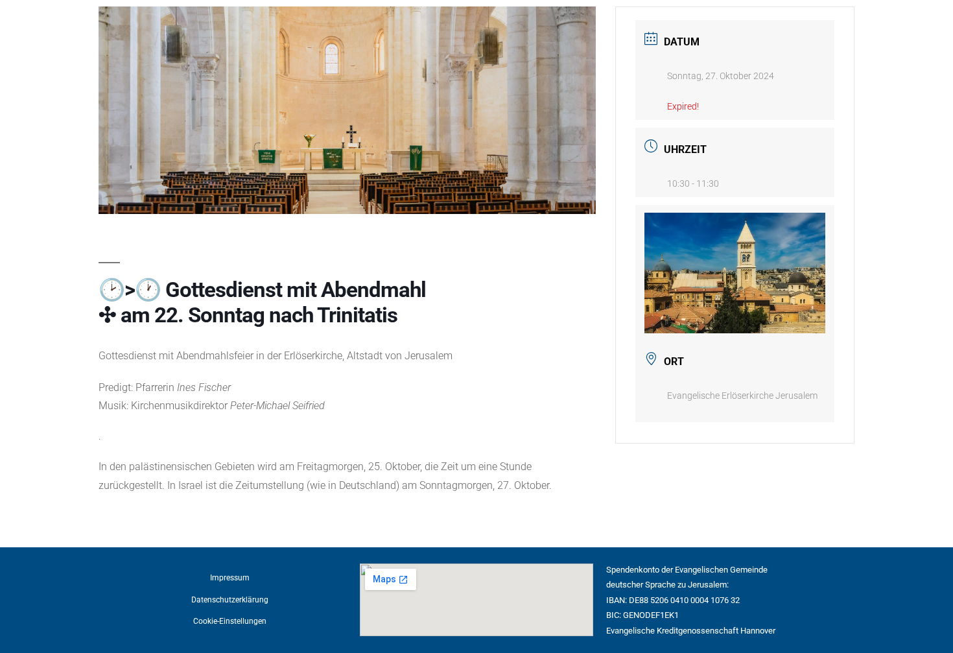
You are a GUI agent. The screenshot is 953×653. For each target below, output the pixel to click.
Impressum (230, 577)
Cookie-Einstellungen (229, 621)
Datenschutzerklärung (229, 599)
